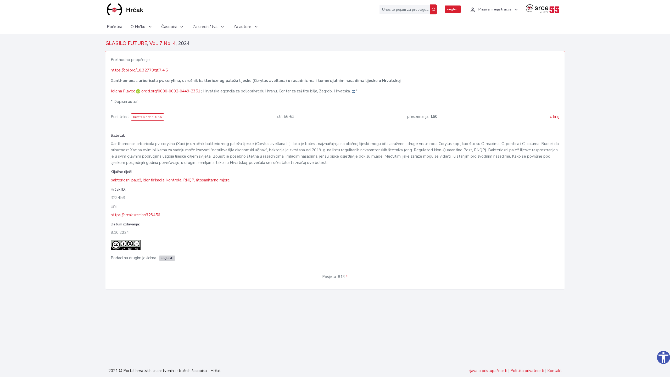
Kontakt (554, 370)
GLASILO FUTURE (126, 43)
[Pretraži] (433, 9)
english (453, 9)
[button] (493, 10)
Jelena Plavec (123, 91)
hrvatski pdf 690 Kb (147, 117)
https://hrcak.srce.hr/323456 (135, 215)
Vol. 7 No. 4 (162, 43)
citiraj (554, 116)
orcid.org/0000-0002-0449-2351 (170, 91)
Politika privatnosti (527, 370)
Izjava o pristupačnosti (487, 370)
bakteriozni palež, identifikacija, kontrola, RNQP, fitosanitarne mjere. (171, 180)
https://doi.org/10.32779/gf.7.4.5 (139, 70)
